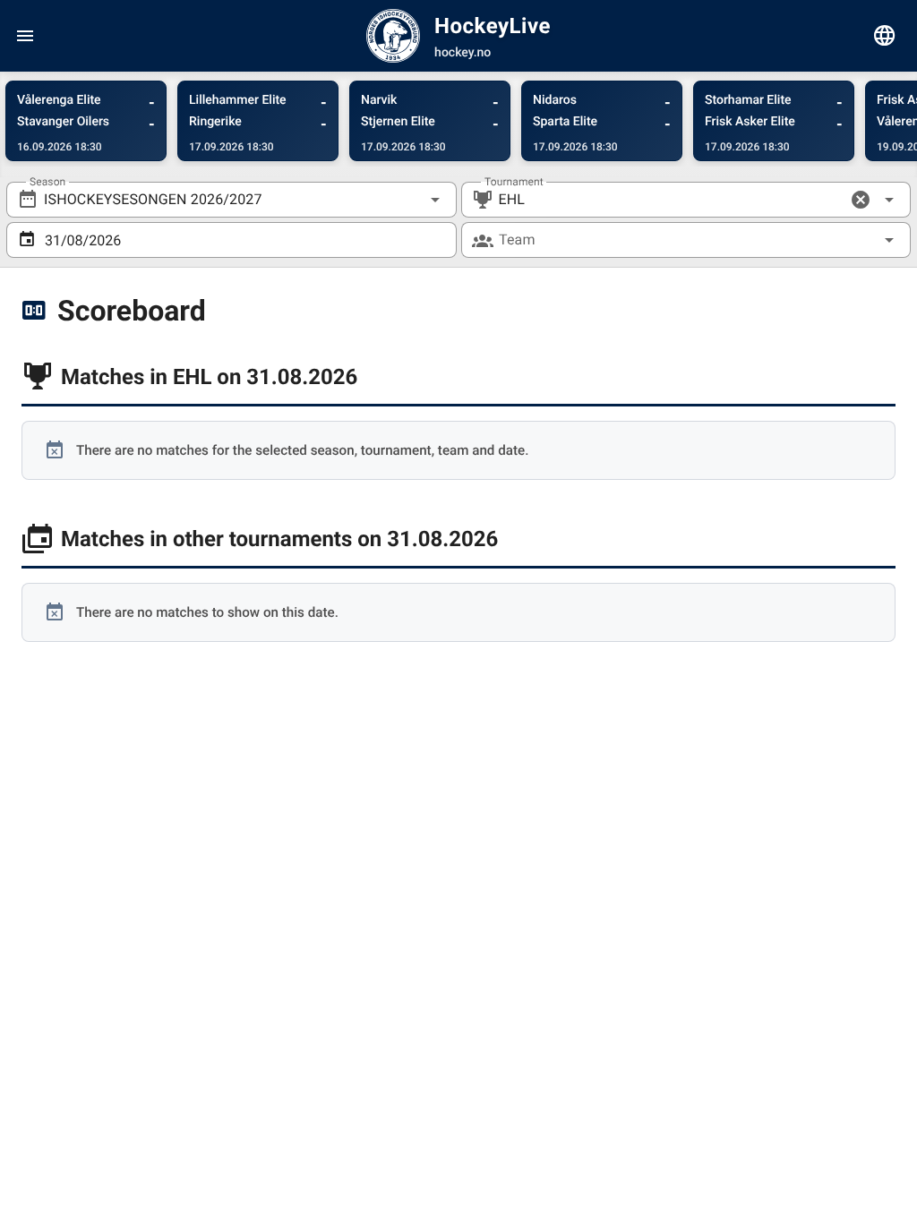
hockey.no (462, 53)
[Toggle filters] (884, 35)
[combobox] (231, 200)
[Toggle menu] (25, 35)
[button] (860, 199)
